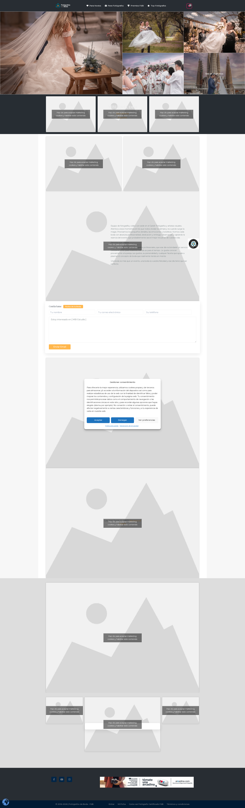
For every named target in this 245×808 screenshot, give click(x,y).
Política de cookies (111, 426)
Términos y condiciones (178, 804)
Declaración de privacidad (129, 426)
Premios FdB (137, 5)
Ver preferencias (146, 420)
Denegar (122, 420)
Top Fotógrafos (158, 5)
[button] (185, 4)
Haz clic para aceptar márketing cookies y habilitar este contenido (71, 114)
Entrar (111, 804)
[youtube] (61, 779)
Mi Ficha (122, 804)
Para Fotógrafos (116, 5)
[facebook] (54, 779)
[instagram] (69, 779)
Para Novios (95, 5)
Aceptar (98, 420)
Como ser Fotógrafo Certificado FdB (146, 804)
